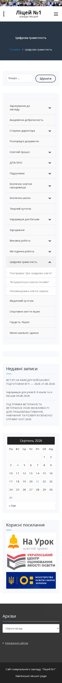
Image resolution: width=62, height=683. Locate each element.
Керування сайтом (16, 643)
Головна (15, 49)
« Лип (12, 505)
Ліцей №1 (29, 12)
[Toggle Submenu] (50, 107)
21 (37, 481)
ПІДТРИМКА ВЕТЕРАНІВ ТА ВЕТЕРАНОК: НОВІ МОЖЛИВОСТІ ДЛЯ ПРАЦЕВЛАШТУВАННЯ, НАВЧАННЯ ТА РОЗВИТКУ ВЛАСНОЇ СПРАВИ (29, 411)
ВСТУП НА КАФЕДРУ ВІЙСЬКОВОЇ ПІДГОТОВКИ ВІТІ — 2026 (28, 381)
